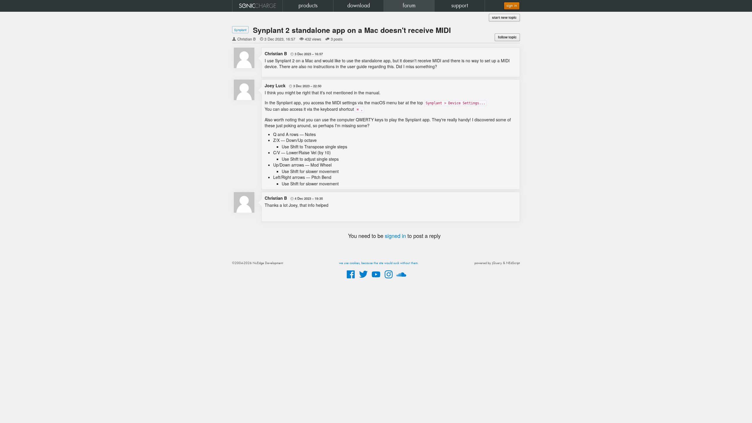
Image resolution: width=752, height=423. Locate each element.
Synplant (240, 29)
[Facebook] (351, 279)
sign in (511, 6)
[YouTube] (376, 279)
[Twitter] (363, 279)
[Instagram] (389, 279)
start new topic (504, 17)
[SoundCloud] (401, 279)
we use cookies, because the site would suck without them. (379, 263)
